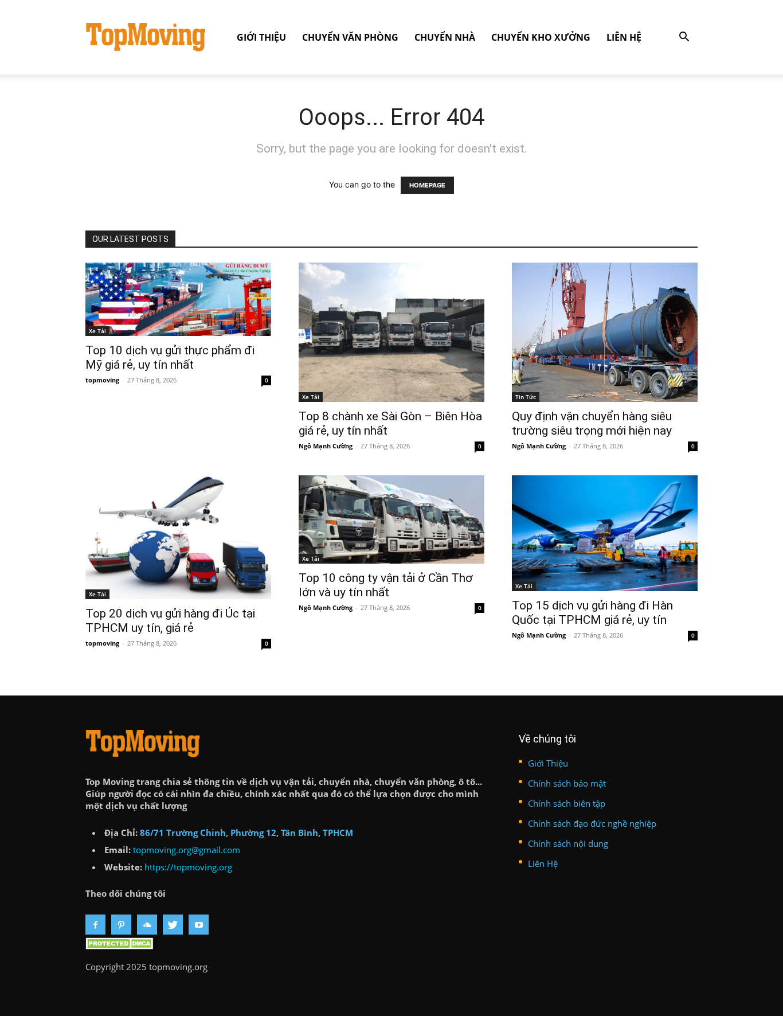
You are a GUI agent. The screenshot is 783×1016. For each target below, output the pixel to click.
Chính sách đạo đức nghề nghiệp (592, 823)
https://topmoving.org (188, 867)
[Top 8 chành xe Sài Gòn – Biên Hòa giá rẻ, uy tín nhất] (391, 332)
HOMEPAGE (427, 185)
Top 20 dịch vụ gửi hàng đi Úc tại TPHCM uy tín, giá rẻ (170, 621)
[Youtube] (199, 925)
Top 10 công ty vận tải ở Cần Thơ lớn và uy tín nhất (386, 585)
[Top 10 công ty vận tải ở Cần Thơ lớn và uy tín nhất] (391, 519)
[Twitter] (173, 925)
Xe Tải (97, 331)
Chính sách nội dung (568, 843)
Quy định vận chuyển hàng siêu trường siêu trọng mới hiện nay (592, 423)
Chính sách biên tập (566, 803)
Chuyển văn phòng (350, 37)
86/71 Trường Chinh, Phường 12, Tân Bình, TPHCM (246, 832)
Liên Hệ (623, 37)
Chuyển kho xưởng (540, 37)
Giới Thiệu (261, 37)
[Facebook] (95, 925)
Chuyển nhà (444, 37)
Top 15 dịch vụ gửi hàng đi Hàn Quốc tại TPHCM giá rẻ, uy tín (592, 613)
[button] (684, 38)
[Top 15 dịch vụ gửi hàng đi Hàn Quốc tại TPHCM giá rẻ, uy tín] (605, 533)
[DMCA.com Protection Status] (121, 946)
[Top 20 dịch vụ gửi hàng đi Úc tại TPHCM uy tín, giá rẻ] (178, 537)
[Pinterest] (121, 925)
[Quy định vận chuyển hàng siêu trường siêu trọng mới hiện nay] (605, 332)
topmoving (102, 380)
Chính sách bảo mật (567, 783)
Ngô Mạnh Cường (326, 445)
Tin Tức (525, 397)
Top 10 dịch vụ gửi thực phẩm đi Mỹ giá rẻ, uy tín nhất (170, 357)
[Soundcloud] (147, 925)
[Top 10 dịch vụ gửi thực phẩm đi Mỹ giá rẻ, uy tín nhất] (178, 299)
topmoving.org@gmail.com (186, 849)
